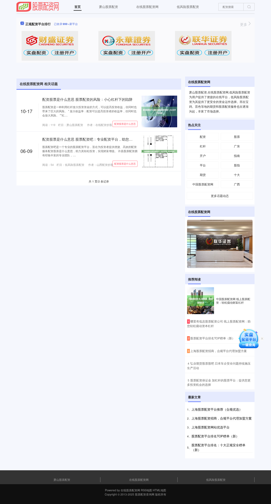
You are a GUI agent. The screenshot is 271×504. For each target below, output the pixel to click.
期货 (203, 175)
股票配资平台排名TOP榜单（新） (215, 436)
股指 (237, 165)
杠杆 (203, 146)
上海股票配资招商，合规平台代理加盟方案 (221, 418)
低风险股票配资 (188, 6)
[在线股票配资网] (37, 6)
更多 (244, 24)
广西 (237, 184)
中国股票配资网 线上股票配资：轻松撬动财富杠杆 (233, 300)
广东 (237, 146)
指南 (237, 156)
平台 (203, 165)
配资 (203, 136)
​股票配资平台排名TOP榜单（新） (212, 338)
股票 (237, 136)
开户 (203, 156)
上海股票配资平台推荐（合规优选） (216, 409)
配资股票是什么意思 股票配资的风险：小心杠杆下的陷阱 (87, 99)
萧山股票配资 (108, 6)
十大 (237, 175)
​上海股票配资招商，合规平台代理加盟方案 (218, 351)
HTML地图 (159, 490)
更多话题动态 (220, 196)
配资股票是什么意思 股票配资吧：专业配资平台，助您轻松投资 (92, 139)
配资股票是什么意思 (125, 123)
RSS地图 (146, 490)
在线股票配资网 (147, 6)
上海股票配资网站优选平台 (210, 427)
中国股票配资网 (202, 184)
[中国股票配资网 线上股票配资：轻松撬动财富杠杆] (200, 300)
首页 (77, 6)
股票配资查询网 (144, 494)
